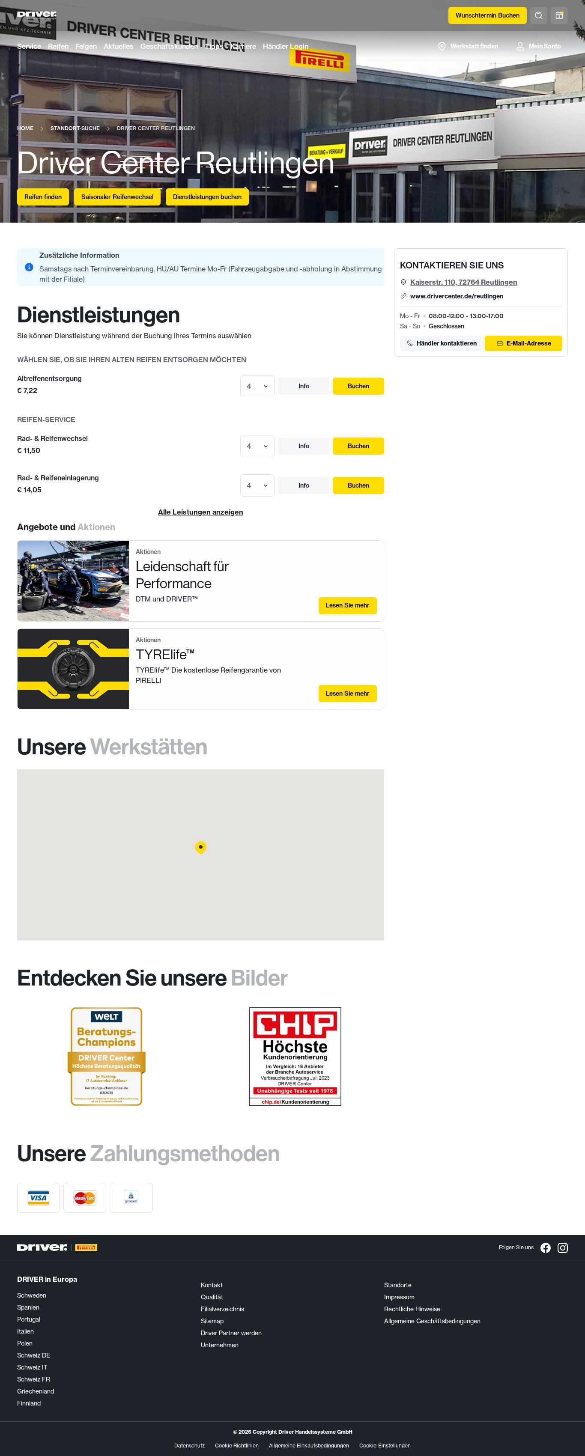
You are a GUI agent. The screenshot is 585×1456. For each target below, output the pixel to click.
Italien (25, 1331)
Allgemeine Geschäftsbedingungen (432, 1321)
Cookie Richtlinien (237, 1445)
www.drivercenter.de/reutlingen (456, 296)
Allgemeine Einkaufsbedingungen (309, 1445)
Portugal (28, 1319)
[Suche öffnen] (538, 15)
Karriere (243, 46)
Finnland (29, 1403)
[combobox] (247, 386)
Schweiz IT (32, 1367)
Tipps (214, 46)
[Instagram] (563, 1247)
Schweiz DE (33, 1355)
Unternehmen (220, 1345)
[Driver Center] (37, 15)
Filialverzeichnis (222, 1309)
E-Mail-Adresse (529, 343)
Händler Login (285, 46)
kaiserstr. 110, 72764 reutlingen (463, 282)
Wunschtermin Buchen (487, 15)
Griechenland (35, 1391)
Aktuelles (119, 46)
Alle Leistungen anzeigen (200, 512)
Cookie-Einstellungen (385, 1445)
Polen (25, 1343)
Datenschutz (189, 1445)
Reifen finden (43, 197)
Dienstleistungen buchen (207, 197)
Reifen (58, 46)
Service (29, 46)
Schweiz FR (33, 1379)
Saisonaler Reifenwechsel (117, 197)
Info (303, 386)
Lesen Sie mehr (348, 605)
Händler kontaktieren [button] (447, 343)
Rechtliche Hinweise (412, 1309)
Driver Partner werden (231, 1333)
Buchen (358, 386)
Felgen (86, 46)
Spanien (28, 1307)
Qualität (212, 1297)
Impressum (399, 1297)
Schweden (31, 1295)
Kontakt (212, 1285)
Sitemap (212, 1321)
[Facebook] (545, 1247)
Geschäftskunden (169, 46)
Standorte (398, 1285)
